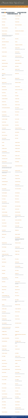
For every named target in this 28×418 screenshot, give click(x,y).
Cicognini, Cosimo (17, 251)
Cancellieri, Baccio (4, 56)
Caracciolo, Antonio (4, 89)
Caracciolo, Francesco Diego (18, 89)
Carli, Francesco (17, 107)
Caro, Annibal (16, 114)
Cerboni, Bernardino (17, 212)
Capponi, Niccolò (17, 78)
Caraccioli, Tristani (17, 86)
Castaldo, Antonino (17, 145)
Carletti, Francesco (17, 104)
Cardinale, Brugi (17, 98)
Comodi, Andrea (17, 327)
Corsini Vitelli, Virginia (18, 393)
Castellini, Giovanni (17, 151)
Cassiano (3, 142)
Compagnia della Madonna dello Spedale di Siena (20, 335)
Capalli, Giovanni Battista (18, 63)
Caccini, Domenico (4, 18)
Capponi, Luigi (3, 78)
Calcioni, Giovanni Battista (18, 24)
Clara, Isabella (17, 299)
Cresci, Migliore (4, 407)
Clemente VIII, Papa (17, 304)
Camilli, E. (16, 41)
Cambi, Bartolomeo (4, 33)
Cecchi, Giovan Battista (18, 188)
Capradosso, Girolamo (18, 82)
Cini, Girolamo (3, 270)
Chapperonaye (17, 230)
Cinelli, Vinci (3, 266)
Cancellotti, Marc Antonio (18, 56)
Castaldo (3, 145)
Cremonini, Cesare (17, 404)
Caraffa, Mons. (4, 92)
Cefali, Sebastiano (17, 192)
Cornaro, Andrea (4, 372)
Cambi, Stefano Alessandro (5, 41)
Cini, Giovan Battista (17, 266)
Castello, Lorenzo (17, 155)
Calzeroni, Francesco (4, 30)
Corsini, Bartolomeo (4, 396)
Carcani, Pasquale (4, 95)
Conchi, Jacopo (17, 338)
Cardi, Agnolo (16, 95)
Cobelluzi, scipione (4, 308)
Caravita (16, 92)
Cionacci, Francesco (17, 281)
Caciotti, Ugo (3, 21)
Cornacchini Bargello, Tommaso (6, 369)
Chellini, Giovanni (4, 234)
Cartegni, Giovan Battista (5, 125)
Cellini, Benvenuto (17, 201)
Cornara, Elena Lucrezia (18, 369)
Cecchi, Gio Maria (4, 188)
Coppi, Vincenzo (4, 360)
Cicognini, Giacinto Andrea (5, 254)
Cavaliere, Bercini (4, 175)
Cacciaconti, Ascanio (17, 15)
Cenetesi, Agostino (4, 206)
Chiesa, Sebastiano (17, 237)
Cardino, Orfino (4, 101)
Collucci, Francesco (17, 311)
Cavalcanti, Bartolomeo (5, 170)
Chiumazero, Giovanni (17, 242)
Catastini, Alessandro (17, 158)
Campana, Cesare (4, 47)
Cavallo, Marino (17, 175)
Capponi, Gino (3, 73)
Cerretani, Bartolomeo (5, 215)
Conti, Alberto (17, 353)
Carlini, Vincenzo (17, 111)
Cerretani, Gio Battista (18, 215)
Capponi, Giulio (17, 73)
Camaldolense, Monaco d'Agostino (19, 30)
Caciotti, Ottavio (17, 18)
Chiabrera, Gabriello (17, 234)
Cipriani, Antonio (4, 289)
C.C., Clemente (3, 15)
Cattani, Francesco (4, 161)
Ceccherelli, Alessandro (5, 181)
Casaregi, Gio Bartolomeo (18, 128)
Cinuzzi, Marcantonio (4, 277)
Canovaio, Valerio (17, 60)
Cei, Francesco (4, 198)
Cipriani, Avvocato (17, 289)
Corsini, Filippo (17, 396)
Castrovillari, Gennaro (4, 158)
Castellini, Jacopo (4, 155)
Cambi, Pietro (16, 38)
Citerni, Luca (16, 292)
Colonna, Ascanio (4, 315)
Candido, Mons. (4, 60)
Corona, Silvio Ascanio (5, 376)
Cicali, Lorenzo (4, 251)
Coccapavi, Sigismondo (18, 308)
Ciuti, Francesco (17, 295)
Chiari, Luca (3, 237)
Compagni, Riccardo (4, 334)
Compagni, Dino (17, 331)
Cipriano (3, 292)
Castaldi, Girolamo (17, 142)
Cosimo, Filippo (4, 401)
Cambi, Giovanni (17, 33)
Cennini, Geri (3, 209)
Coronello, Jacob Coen (18, 376)
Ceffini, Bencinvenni (4, 195)
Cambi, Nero (3, 38)
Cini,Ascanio (3, 273)
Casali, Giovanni (4, 128)
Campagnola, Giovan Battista (18, 44)
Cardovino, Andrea (4, 104)
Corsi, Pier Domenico (4, 393)
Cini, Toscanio (17, 270)
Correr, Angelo (17, 379)
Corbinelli (16, 363)
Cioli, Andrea (16, 277)
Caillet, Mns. (3, 24)
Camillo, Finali (3, 44)
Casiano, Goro (3, 132)
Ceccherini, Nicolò (4, 184)
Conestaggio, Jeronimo (18, 341)
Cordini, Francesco (17, 366)
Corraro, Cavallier (4, 379)
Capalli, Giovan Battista (5, 63)
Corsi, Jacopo (16, 390)
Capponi (3, 69)
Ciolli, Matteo (3, 281)
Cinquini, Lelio (17, 273)
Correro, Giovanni (4, 387)
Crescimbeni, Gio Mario (18, 407)
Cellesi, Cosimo (17, 198)
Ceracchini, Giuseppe (4, 212)
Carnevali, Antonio (4, 114)
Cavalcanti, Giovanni (17, 170)
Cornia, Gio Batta (17, 372)
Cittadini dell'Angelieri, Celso (5, 295)
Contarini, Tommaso (4, 353)
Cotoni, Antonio (4, 404)
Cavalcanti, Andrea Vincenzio (18, 165)
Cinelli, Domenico (4, 262)
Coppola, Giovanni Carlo (18, 360)
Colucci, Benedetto (4, 323)
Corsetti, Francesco (17, 387)
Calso (15, 27)
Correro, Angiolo (4, 383)
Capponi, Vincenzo (4, 82)
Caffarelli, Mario (17, 21)
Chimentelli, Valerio (4, 242)
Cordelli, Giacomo (4, 366)
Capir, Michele (17, 66)
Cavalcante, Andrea (4, 165)
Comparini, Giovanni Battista (5, 338)
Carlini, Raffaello (4, 111)
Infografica (24, 6)
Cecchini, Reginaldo (4, 192)
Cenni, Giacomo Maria (18, 206)
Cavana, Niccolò (4, 178)
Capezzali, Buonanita (4, 66)
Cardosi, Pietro (17, 101)
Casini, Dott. (16, 135)
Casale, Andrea (17, 125)
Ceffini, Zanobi (17, 195)
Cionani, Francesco (4, 286)
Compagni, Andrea (4, 331)
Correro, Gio (16, 383)
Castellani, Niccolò (17, 148)
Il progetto (19, 6)
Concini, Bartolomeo (4, 341)
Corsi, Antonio (4, 390)
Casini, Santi (16, 138)
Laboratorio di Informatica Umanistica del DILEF (18, 416)
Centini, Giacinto (17, 209)
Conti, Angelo (3, 356)
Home (16, 6)
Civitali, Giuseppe (4, 299)
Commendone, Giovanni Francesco (6, 327)
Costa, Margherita (17, 401)
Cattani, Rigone (17, 161)
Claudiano (3, 304)
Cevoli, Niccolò (4, 230)
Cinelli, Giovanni (17, 262)
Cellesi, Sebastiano (4, 201)
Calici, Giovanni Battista (5, 27)
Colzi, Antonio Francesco (18, 323)
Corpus (21, 6)
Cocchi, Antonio (4, 311)
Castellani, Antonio (4, 148)
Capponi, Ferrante (17, 69)
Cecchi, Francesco (17, 184)
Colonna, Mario (17, 315)
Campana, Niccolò (17, 47)
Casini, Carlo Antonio (4, 135)
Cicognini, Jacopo (17, 254)
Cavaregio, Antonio (17, 178)
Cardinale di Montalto (4, 98)
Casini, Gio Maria (4, 138)
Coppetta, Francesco (17, 356)
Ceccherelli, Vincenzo (17, 181)
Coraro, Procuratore (4, 363)
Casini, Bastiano (17, 132)
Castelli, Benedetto (4, 151)
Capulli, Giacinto (4, 86)
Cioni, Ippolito (17, 286)
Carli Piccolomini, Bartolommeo (6, 107)
